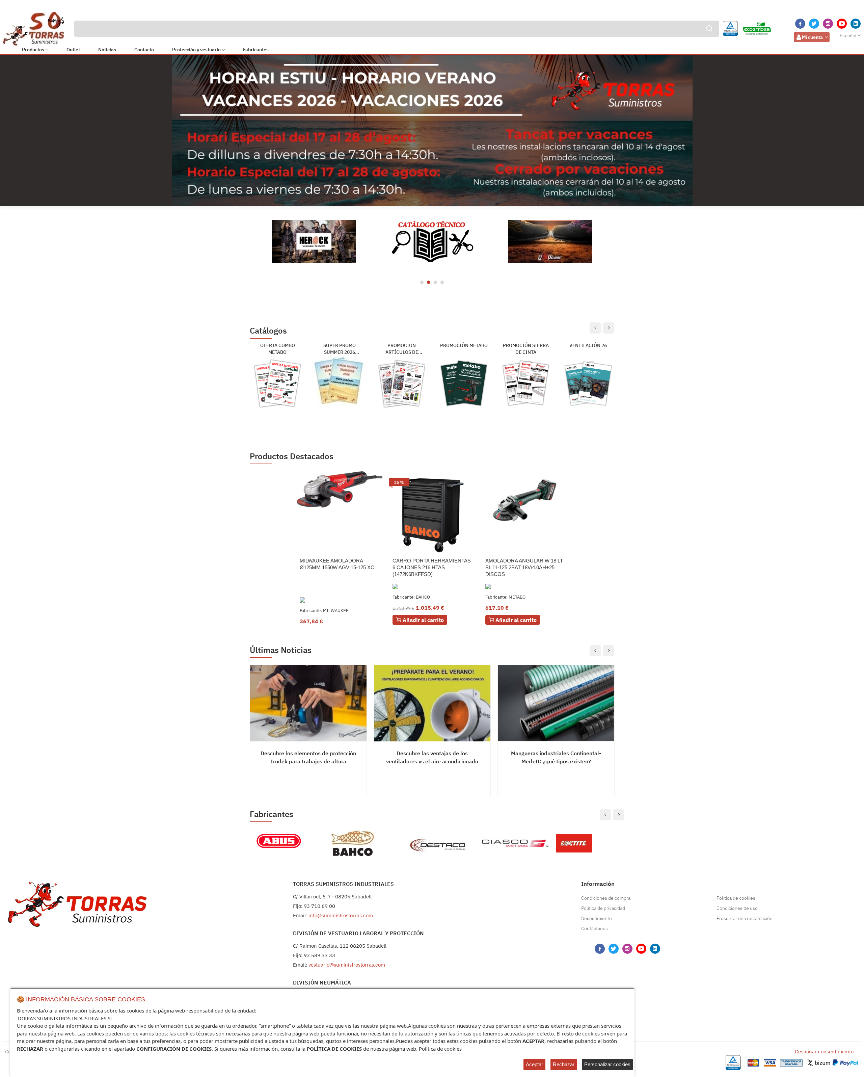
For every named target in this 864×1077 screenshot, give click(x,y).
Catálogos (268, 331)
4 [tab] (442, 282)
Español (848, 35)
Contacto (144, 50)
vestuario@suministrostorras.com (346, 965)
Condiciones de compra (605, 898)
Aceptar (534, 1064)
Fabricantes (256, 50)
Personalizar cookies (607, 1064)
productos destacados (291, 456)
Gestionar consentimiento (824, 1051)
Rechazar (563, 1064)
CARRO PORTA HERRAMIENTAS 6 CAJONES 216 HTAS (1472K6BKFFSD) (432, 567)
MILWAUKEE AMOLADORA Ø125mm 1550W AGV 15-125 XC (337, 564)
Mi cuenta (812, 37)
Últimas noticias (281, 650)
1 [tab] (422, 282)
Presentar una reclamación (745, 918)
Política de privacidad (603, 908)
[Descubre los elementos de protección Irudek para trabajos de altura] (308, 703)
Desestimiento (596, 918)
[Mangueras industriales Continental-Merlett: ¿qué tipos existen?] (556, 703)
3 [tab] (435, 282)
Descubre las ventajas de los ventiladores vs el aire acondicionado (432, 757)
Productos (33, 50)
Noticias (107, 50)
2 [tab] (428, 282)
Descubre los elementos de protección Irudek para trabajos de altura (308, 757)
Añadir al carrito (422, 619)
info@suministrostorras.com (340, 915)
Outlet (73, 50)
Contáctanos (594, 928)
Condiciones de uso (737, 908)
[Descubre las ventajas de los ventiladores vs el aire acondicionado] (432, 703)
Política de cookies (736, 898)
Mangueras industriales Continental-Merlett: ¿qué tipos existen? (556, 757)
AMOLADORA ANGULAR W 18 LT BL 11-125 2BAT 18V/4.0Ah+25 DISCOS (524, 567)
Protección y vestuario (196, 50)
